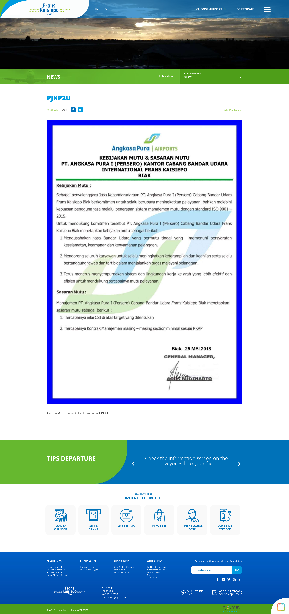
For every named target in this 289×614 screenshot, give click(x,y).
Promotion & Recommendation (122, 571)
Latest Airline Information (58, 575)
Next (239, 464)
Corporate (245, 9)
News (149, 575)
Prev (133, 464)
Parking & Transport (156, 567)
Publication (161, 76)
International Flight (89, 569)
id (105, 9)
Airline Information (55, 572)
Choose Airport (209, 9)
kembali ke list (232, 109)
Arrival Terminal (54, 567)
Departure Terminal (56, 569)
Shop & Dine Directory (124, 567)
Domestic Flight (87, 567)
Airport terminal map (157, 569)
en (96, 9)
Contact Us (152, 577)
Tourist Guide (153, 572)
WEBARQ (83, 610)
